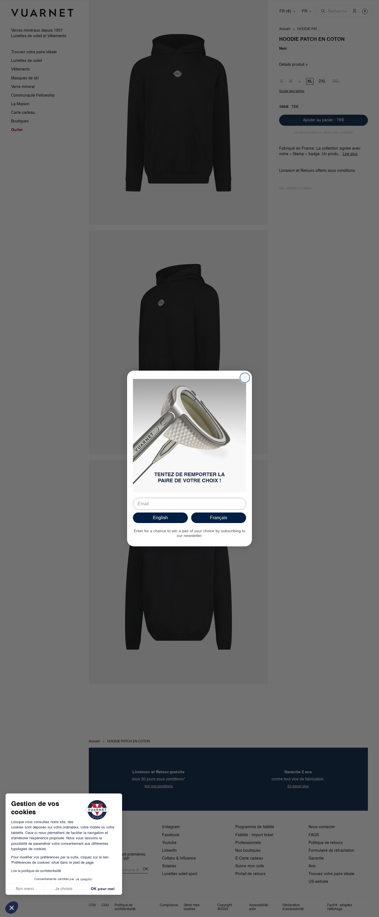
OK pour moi (103, 889)
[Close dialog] (245, 378)
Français (218, 517)
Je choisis (63, 889)
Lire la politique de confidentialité (36, 871)
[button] (11, 907)
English (160, 517)
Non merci (25, 889)
